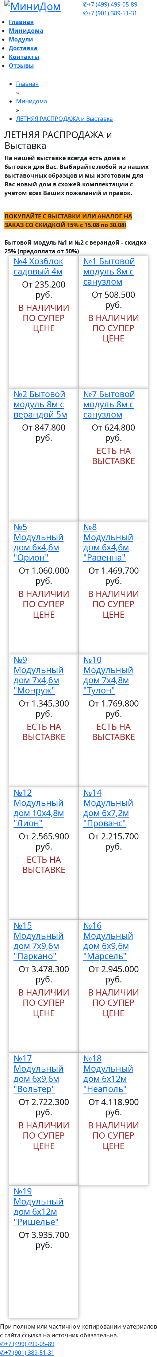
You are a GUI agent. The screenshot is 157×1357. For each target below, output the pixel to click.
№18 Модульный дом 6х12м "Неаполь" (108, 1073)
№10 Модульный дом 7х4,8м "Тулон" (108, 675)
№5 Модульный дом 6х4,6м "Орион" (39, 542)
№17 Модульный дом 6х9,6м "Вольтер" (39, 1073)
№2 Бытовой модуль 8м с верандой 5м (40, 404)
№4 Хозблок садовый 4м (38, 266)
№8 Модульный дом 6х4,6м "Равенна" (108, 542)
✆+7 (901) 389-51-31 (110, 13)
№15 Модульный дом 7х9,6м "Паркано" (39, 940)
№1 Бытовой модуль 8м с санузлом (109, 271)
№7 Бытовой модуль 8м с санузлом (109, 404)
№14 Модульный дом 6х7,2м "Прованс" (108, 808)
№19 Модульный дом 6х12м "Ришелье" (39, 1206)
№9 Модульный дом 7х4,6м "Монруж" (39, 675)
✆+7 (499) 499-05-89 (110, 4)
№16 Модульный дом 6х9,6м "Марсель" (108, 940)
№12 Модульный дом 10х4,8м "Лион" (39, 808)
